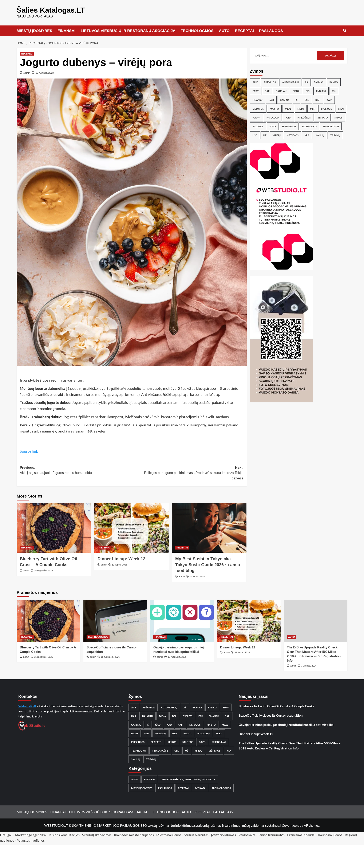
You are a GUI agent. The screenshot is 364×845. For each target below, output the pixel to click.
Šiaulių (319, 135)
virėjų (277, 135)
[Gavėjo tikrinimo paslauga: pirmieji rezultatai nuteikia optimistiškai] (182, 621)
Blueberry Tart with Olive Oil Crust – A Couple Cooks (276, 706)
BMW (256, 91)
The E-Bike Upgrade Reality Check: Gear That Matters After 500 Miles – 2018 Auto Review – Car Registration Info (290, 745)
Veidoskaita (247, 835)
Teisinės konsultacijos (64, 835)
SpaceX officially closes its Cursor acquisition (271, 715)
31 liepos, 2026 (119, 564)
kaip (329, 99)
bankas (318, 82)
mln (312, 108)
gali (271, 99)
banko (333, 82)
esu (334, 91)
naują (256, 117)
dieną (296, 91)
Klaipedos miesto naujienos (134, 835)
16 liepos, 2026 (197, 576)
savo (272, 126)
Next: (194, 473)
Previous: (56, 470)
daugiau (281, 91)
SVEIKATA (200, 788)
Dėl (308, 91)
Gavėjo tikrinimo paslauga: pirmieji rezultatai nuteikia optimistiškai (286, 725)
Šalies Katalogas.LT (51, 10)
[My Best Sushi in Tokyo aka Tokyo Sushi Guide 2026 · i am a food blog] (209, 528)
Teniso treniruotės (271, 835)
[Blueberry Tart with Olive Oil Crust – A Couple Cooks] (54, 528)
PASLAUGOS (271, 31)
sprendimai (289, 126)
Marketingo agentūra (30, 835)
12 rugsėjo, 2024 (44, 72)
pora (288, 117)
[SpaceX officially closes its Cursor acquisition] (115, 621)
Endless (321, 91)
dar (267, 91)
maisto (274, 108)
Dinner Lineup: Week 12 (121, 558)
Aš (306, 82)
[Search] (344, 30)
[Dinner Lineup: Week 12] (131, 528)
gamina (284, 99)
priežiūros (304, 117)
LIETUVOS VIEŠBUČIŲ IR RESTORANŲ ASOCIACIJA (128, 31)
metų (300, 108)
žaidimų (335, 135)
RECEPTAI (244, 31)
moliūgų (326, 108)
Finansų (257, 99)
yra (307, 135)
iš (296, 99)
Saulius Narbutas (196, 835)
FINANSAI (66, 31)
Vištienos (292, 135)
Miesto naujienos (168, 835)
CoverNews (290, 825)
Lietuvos (258, 108)
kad (317, 99)
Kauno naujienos (330, 835)
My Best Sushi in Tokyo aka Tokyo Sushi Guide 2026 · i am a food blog (207, 564)
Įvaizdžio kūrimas (223, 835)
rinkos (338, 117)
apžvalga (270, 82)
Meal (288, 108)
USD (255, 135)
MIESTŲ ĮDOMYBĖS (34, 31)
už (264, 135)
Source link (29, 451)
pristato (322, 117)
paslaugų (272, 117)
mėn (341, 108)
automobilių (290, 82)
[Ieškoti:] (285, 55)
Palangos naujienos (31, 840)
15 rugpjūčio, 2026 (43, 570)
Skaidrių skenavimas (96, 835)
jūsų (306, 99)
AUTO (224, 31)
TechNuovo (309, 126)
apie (255, 82)
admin (26, 72)
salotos (258, 126)
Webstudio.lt (27, 706)
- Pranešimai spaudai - (301, 835)
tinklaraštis (331, 126)
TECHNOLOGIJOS (197, 31)
